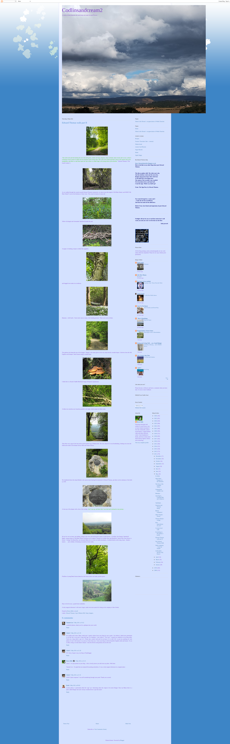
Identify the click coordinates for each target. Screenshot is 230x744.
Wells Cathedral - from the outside (159, 547)
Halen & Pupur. (147, 320)
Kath (67, 685)
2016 (155, 441)
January (158, 564)
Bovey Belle (69, 661)
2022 (155, 426)
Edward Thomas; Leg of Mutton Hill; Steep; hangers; (79, 613)
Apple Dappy (138, 155)
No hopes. (139, 276)
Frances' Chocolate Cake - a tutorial (144, 141)
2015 (155, 443)
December (158, 456)
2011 (155, 454)
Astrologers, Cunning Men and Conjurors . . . (159, 498)
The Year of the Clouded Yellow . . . (159, 485)
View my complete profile (142, 442)
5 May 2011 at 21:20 (75, 650)
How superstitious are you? (159, 524)
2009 (155, 570)
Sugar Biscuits (138, 149)
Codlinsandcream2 (82, 10)
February (158, 562)
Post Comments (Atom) (101, 729)
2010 (155, 568)
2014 (155, 446)
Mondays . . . (158, 493)
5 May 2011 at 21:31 (75, 675)
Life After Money (141, 275)
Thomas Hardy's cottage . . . (159, 519)
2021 (155, 428)
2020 (155, 431)
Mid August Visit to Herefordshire (152, 332)
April (157, 557)
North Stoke (140, 262)
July (157, 469)
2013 (155, 449)
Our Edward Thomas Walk (159, 542)
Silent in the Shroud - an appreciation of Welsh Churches (149, 121)
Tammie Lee (69, 622)
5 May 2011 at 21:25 (80, 661)
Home (97, 723)
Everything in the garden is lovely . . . (159, 533)
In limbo (157, 476)
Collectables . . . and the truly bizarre (159, 552)
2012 (155, 451)
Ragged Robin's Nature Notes (145, 330)
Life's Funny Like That (143, 355)
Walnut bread (138, 144)
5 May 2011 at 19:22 (78, 622)
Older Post (128, 723)
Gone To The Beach (142, 306)
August (158, 466)
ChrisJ (68, 633)
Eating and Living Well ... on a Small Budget (149, 343)
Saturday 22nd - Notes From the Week (153, 283)
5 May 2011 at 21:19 (75, 633)
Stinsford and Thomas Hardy (158, 507)
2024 (155, 421)
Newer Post (66, 723)
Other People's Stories (159, 515)
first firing (146, 369)
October (158, 461)
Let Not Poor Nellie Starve (150, 295)
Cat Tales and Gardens (149, 357)
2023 (155, 423)
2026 (155, 415)
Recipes (137, 138)
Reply (67, 627)
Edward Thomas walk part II (159, 538)
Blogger (122, 740)
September (159, 463)
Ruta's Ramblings (142, 318)
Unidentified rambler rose (159, 490)
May (157, 474)
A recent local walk (158, 528)
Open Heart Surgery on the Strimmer (159, 480)
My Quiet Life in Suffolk (144, 281)
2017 (155, 438)
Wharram (146, 264)
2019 (155, 433)
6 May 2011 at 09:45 (75, 685)
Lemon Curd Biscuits (140, 147)
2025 (155, 418)
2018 (155, 436)
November (158, 458)
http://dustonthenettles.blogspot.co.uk (145, 163)
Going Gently (140, 293)
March (157, 559)
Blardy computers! (158, 511)
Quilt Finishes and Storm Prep (151, 307)
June (157, 471)
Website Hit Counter (140, 407)
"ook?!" (139, 368)
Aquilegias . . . (159, 503)
